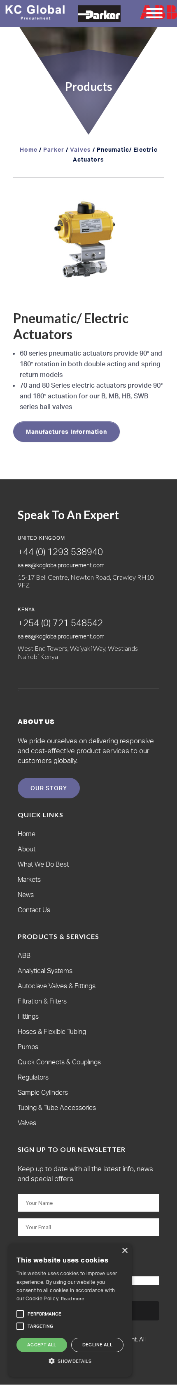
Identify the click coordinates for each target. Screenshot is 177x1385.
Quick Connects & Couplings (59, 1062)
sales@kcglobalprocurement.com (61, 565)
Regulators (33, 1077)
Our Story (48, 787)
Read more (72, 1299)
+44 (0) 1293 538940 (60, 551)
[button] (149, 204)
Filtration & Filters (42, 1001)
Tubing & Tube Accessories (57, 1107)
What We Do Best (43, 864)
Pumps (28, 1047)
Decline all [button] (97, 1345)
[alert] (70, 1310)
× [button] (124, 1251)
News (26, 894)
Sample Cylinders (43, 1092)
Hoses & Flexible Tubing (52, 1031)
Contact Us (34, 910)
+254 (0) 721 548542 (60, 622)
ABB (24, 955)
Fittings (28, 1016)
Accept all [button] (41, 1345)
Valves (80, 149)
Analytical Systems (45, 970)
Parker (53, 149)
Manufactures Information (66, 431)
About (26, 849)
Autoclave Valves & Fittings (56, 986)
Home (28, 149)
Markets (29, 879)
